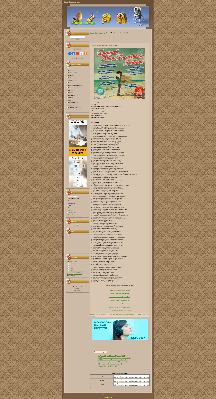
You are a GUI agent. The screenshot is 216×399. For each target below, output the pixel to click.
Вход (78, 2)
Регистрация (72, 2)
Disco (69, 70)
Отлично (72, 263)
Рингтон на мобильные (74, 110)
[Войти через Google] (81, 53)
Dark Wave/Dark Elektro (74, 85)
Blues (69, 92)
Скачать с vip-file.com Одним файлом (120, 290)
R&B (69, 100)
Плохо (71, 268)
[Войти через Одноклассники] (85, 53)
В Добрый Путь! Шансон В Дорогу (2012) (111, 356)
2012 (96, 33)
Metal (69, 82)
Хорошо (72, 265)
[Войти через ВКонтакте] (70, 53)
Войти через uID (78, 49)
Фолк (69, 97)
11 (104, 33)
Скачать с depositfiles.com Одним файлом (120, 310)
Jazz (69, 90)
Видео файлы (71, 102)
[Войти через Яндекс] (77, 53)
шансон (133, 314)
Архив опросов (78, 274)
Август (101, 33)
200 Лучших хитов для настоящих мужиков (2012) (114, 358)
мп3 (122, 314)
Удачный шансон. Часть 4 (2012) (108, 366)
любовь (139, 314)
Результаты (70, 274)
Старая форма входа (77, 58)
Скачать (129, 314)
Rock (69, 75)
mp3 (120, 314)
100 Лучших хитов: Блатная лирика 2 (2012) (112, 360)
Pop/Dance (71, 73)
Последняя (92, 316)
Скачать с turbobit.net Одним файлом (119, 300)
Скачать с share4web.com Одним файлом (119, 307)
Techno (70, 80)
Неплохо (72, 266)
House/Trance (71, 87)
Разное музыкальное (73, 107)
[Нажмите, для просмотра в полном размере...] (119, 98)
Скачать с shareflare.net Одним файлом (119, 297)
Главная (66, 2)
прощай (125, 314)
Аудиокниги (71, 105)
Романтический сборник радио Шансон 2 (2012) (113, 362)
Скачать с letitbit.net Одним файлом (119, 293)
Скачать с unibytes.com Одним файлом (120, 303)
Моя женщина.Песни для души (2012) (110, 364)
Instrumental (71, 95)
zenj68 (114, 314)
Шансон (70, 68)
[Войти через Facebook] (73, 53)
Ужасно (72, 270)
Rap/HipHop (71, 78)
